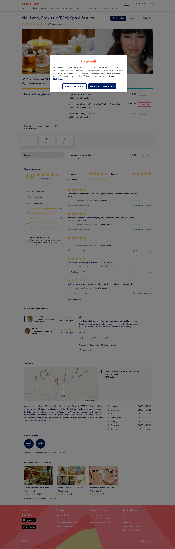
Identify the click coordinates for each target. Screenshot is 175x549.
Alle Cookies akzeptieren (102, 86)
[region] (88, 73)
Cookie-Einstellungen (74, 86)
